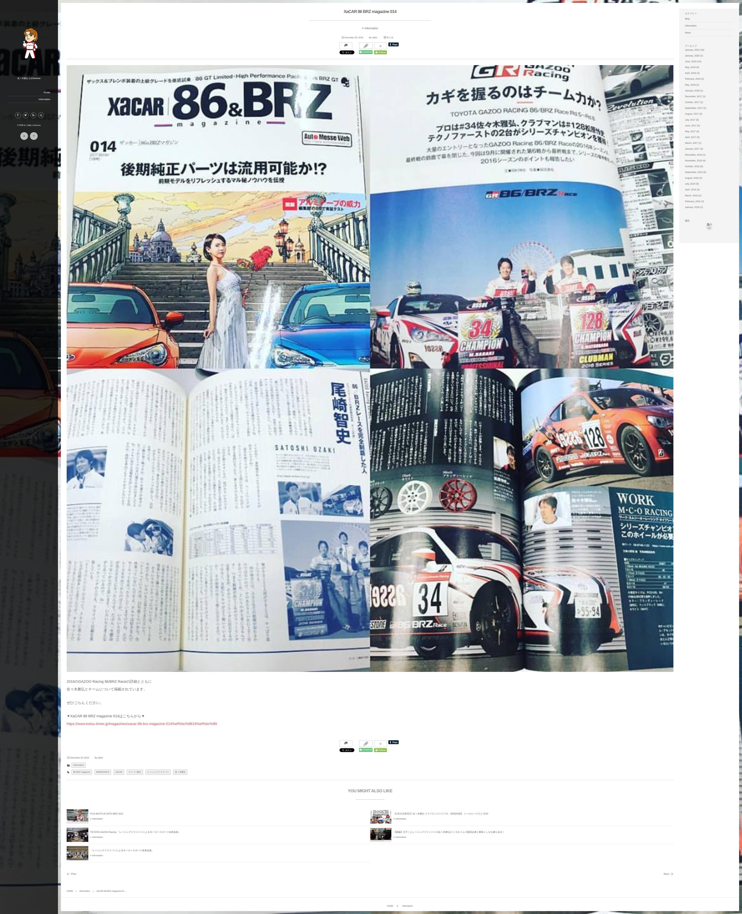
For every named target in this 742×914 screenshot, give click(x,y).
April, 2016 (690, 189)
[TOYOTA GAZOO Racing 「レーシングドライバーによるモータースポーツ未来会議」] (77, 840)
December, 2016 (693, 154)
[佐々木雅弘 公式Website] (29, 74)
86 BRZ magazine (81, 772)
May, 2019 (690, 67)
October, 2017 (692, 102)
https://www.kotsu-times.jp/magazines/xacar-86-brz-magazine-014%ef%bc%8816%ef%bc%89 (142, 724)
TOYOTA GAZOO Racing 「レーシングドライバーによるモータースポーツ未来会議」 (135, 832)
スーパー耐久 (134, 772)
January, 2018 (692, 90)
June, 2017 (690, 125)
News (688, 32)
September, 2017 (694, 108)
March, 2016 (691, 195)
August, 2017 (692, 113)
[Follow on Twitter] (26, 115)
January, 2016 (692, 207)
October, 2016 (692, 166)
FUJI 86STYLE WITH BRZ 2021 (106, 813)
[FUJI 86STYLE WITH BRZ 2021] (77, 820)
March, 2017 (691, 143)
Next (666, 873)
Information (44, 99)
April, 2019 (690, 73)
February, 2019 (693, 78)
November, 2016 (693, 160)
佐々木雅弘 (180, 772)
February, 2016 (693, 201)
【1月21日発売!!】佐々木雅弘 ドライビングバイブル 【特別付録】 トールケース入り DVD (441, 813)
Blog (687, 18)
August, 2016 (692, 178)
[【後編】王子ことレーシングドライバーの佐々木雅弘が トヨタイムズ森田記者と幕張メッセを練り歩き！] (381, 839)
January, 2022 (692, 50)
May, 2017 (690, 131)
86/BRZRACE (102, 772)
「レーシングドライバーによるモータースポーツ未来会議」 (122, 850)
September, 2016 (694, 172)
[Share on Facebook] (18, 115)
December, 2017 (693, 96)
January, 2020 (692, 55)
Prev (73, 873)
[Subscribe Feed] (33, 115)
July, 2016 (690, 183)
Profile (47, 92)
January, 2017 (692, 148)
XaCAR (119, 772)
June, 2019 (690, 61)
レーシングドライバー (158, 772)
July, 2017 (690, 119)
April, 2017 (690, 137)
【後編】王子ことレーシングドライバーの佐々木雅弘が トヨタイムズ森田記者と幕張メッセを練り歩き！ (449, 832)
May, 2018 (690, 84)
